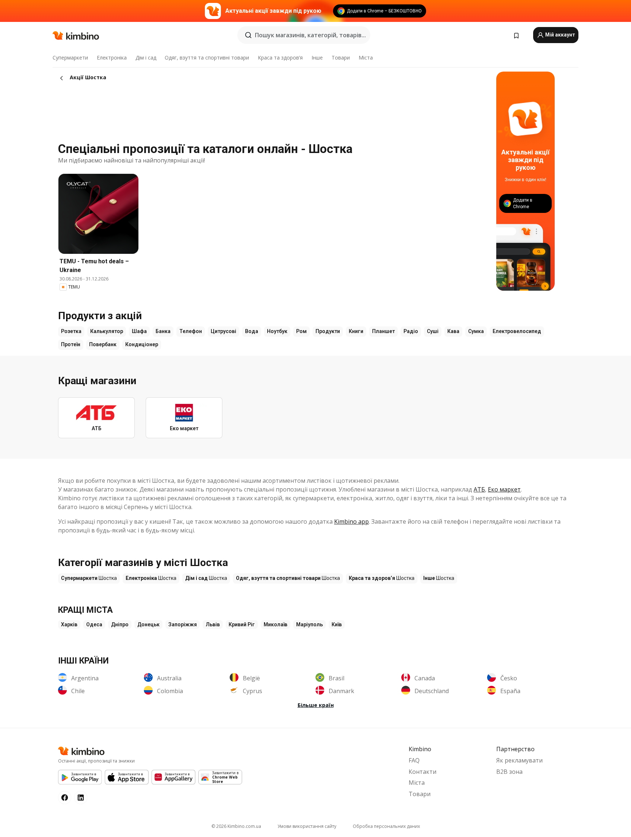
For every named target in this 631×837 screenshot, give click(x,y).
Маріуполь (309, 624)
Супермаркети (70, 57)
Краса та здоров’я (280, 57)
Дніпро (120, 624)
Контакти (422, 772)
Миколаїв (275, 624)
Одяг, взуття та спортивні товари (207, 57)
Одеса (94, 624)
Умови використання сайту (307, 826)
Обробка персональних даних (386, 826)
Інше (317, 57)
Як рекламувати (519, 760)
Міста (366, 57)
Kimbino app (351, 521)
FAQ (414, 760)
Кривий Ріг (242, 624)
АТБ (479, 489)
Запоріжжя (182, 624)
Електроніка (112, 57)
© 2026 (236, 826)
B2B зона (509, 772)
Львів (213, 624)
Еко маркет (504, 489)
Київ (337, 624)
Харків (69, 624)
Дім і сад (145, 57)
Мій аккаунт (559, 35)
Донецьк (148, 624)
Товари (341, 57)
